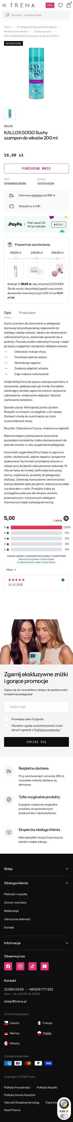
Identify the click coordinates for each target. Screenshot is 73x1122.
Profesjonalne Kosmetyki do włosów (37, 26)
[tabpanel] (36, 412)
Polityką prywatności (47, 730)
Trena (7, 26)
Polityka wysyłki (47, 1087)
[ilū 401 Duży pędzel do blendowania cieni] (16, 270)
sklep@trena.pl (15, 1001)
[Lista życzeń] (60, 5)
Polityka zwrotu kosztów (19, 1095)
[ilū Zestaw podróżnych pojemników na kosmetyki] (36, 270)
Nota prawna (12, 1110)
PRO (50, 5)
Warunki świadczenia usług (21, 1102)
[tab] (7, 313)
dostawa (37, 195)
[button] (4, 5)
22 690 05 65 (14, 989)
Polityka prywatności (17, 1087)
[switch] (64, 1116)
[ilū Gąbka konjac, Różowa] (57, 270)
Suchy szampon (43, 31)
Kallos (8, 125)
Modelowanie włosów (16, 31)
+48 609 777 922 (40, 989)
